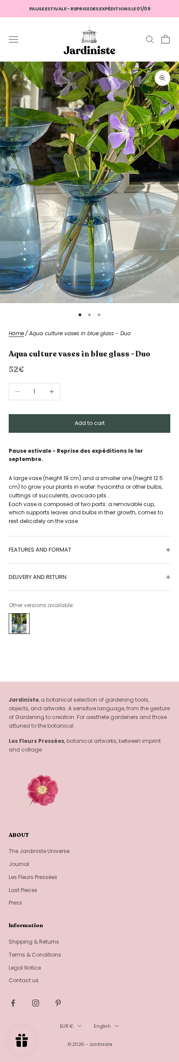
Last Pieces (23, 890)
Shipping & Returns (34, 941)
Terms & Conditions (35, 954)
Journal (19, 864)
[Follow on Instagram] (35, 1003)
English (102, 1026)
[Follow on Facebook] (13, 1003)
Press (15, 902)
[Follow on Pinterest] (58, 1003)
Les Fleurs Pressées (33, 877)
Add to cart (90, 423)
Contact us (24, 980)
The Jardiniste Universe (39, 851)
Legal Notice (25, 967)
